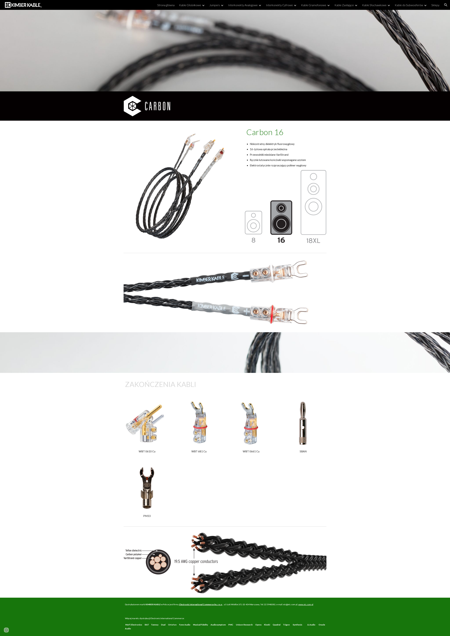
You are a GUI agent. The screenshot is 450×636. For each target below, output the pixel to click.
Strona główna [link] (166, 5)
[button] (446, 5)
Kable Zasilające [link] (344, 5)
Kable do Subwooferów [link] (409, 5)
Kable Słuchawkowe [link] (374, 5)
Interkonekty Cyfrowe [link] (279, 5)
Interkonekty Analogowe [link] (243, 5)
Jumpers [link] (214, 5)
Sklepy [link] (435, 5)
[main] (285, 132)
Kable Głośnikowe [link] (190, 5)
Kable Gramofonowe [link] (313, 5)
